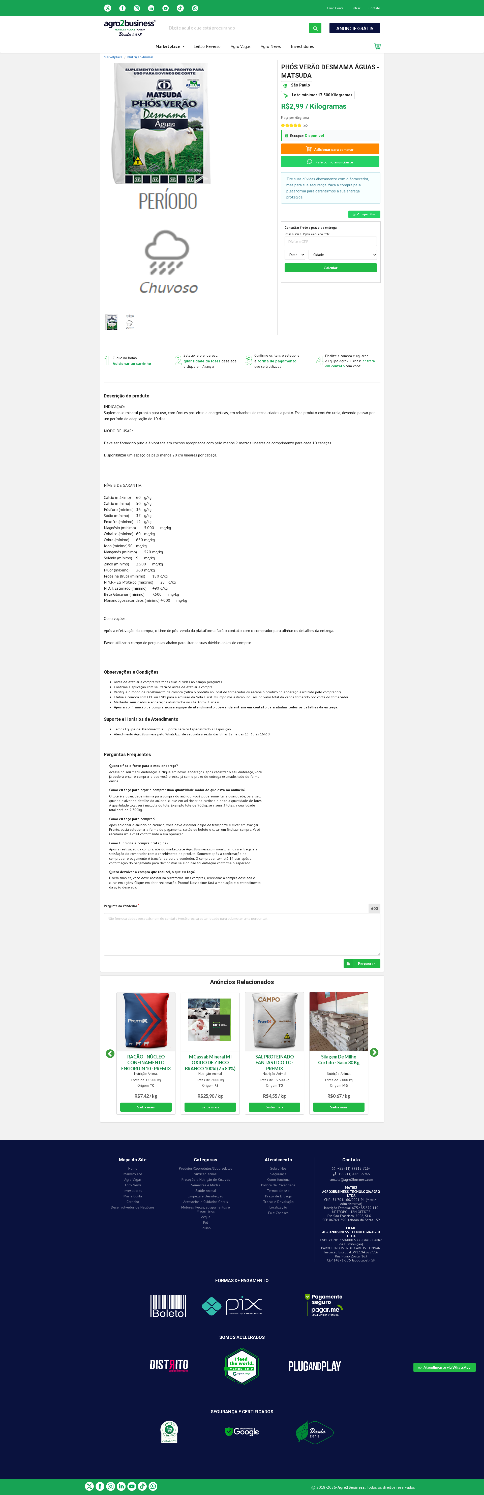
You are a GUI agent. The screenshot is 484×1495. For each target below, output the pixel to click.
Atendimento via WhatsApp (447, 1367)
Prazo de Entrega (278, 1196)
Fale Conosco (278, 1213)
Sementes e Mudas (205, 1185)
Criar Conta (335, 8)
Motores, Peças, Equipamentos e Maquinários (205, 1209)
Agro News (271, 46)
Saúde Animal (205, 1190)
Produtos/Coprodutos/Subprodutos (205, 1168)
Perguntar (366, 963)
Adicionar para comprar (334, 149)
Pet (205, 1222)
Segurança (278, 1174)
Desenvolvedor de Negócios (133, 1207)
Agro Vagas (241, 46)
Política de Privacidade (278, 1185)
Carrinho (133, 1201)
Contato (374, 8)
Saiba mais (146, 1107)
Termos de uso (278, 1190)
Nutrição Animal (146, 1073)
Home (132, 1168)
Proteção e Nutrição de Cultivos (206, 1179)
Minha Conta (133, 1196)
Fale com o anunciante (334, 162)
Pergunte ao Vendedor (120, 906)
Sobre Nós (278, 1168)
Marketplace (133, 1174)
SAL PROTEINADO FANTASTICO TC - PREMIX (274, 1062)
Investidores (302, 46)
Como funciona (278, 1179)
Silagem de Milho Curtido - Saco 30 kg (339, 1059)
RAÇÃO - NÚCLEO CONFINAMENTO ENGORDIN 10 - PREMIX (146, 1062)
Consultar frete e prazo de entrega (311, 227)
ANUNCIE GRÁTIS (354, 28)
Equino (206, 1228)
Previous (110, 1054)
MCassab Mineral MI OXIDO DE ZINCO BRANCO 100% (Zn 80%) (210, 1062)
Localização (278, 1207)
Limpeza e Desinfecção (205, 1196)
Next (370, 1054)
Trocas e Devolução (278, 1201)
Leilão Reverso (207, 46)
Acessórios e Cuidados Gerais (205, 1201)
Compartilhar (366, 214)
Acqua (205, 1217)
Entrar (356, 8)
